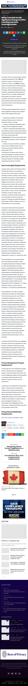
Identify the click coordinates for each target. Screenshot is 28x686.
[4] (23, 169)
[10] (7, 320)
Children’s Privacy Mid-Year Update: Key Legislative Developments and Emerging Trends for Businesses (14, 47)
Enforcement (23, 484)
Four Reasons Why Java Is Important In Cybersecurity (14, 456)
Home (2, 10)
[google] (10, 33)
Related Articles (13, 465)
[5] (5, 220)
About (25, 683)
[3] (17, 169)
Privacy (22, 627)
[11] (17, 347)
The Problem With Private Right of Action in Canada (15, 43)
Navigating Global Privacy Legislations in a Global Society (14, 447)
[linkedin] (18, 33)
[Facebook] (8, 673)
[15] (15, 396)
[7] (6, 270)
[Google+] (15, 673)
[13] (11, 350)
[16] (16, 405)
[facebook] (4, 33)
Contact (21, 683)
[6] (11, 236)
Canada (11, 484)
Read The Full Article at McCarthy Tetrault (12, 417)
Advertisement (11, 683)
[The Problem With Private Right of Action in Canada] (14, 477)
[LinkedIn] (19, 673)
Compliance (16, 484)
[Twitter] (12, 673)
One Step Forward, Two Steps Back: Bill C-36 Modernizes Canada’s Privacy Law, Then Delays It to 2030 (14, 53)
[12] (2, 350)
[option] (14, 480)
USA (17, 635)
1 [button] (12, 494)
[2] (20, 83)
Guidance (16, 622)
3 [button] (15, 494)
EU (11, 622)
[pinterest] (15, 33)
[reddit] (12, 33)
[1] (21, 79)
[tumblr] (21, 33)
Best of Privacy (9, 10)
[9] (19, 307)
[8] (12, 287)
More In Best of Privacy (13, 467)
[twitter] (7, 33)
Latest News (4, 683)
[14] (7, 381)
